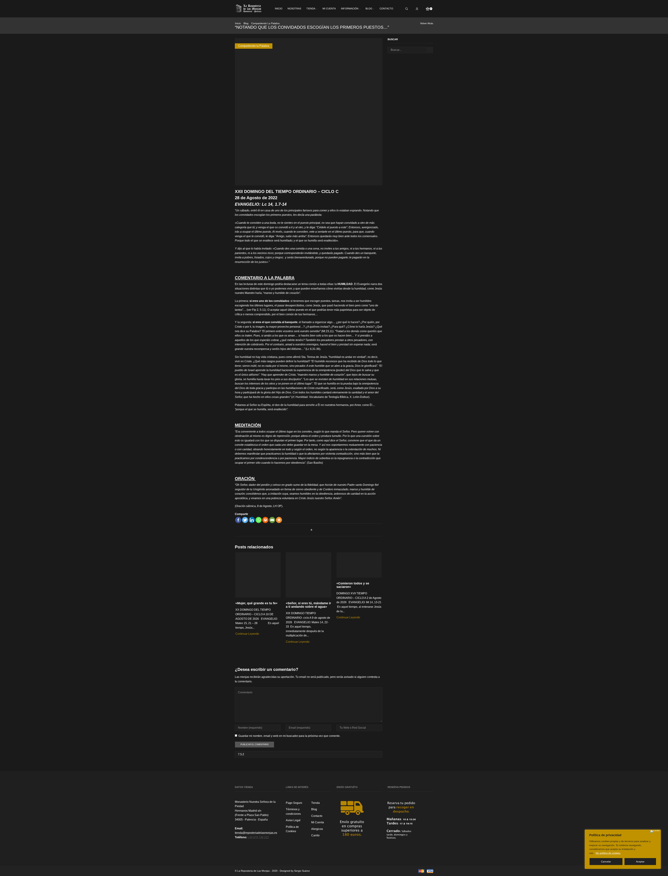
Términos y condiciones (293, 811)
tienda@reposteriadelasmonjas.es (256, 832)
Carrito (315, 835)
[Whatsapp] (259, 520)
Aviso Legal (293, 820)
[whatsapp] (310, 530)
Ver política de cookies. (608, 853)
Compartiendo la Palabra (265, 23)
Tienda (310, 8)
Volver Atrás (426, 23)
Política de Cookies (292, 829)
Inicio (278, 8)
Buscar (430, 50)
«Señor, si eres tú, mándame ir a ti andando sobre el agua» (308, 604)
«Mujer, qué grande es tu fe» (256, 603)
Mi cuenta (329, 8)
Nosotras (294, 8)
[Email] (272, 520)
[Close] (654, 831)
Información (349, 8)
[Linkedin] (252, 520)
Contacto (386, 8)
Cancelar (606, 861)
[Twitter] (245, 520)
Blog (368, 8)
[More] (279, 520)
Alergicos (317, 828)
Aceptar (640, 861)
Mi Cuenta (317, 822)
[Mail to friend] (307, 530)
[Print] (265, 520)
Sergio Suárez (302, 870)
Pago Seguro (294, 802)
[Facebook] (238, 520)
